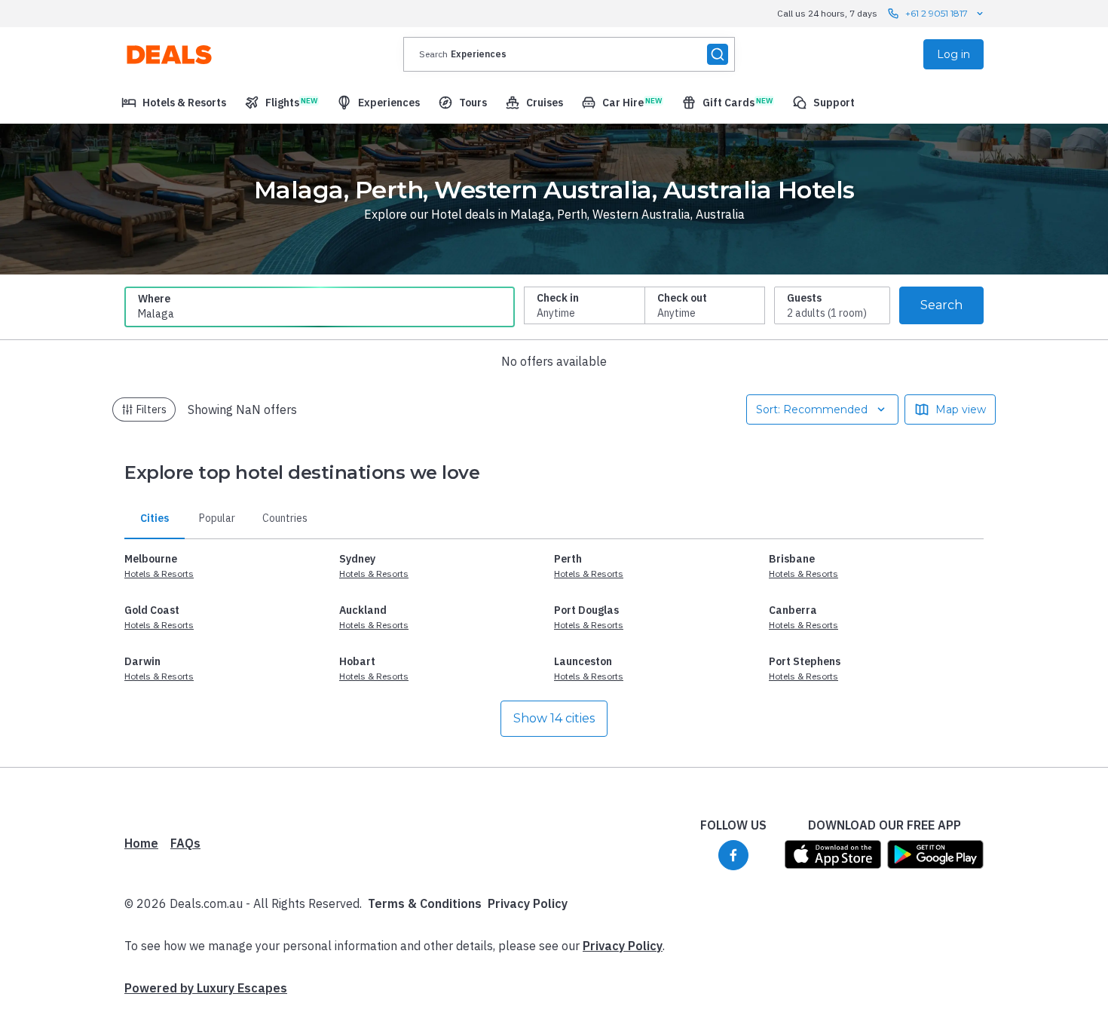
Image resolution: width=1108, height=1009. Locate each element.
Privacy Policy (528, 903)
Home (141, 843)
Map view (960, 409)
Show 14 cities (554, 718)
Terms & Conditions (425, 903)
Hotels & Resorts (159, 573)
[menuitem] (173, 102)
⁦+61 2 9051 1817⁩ (936, 13)
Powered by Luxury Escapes (205, 987)
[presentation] (569, 54)
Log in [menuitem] (953, 54)
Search (941, 305)
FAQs (185, 843)
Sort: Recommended (812, 409)
